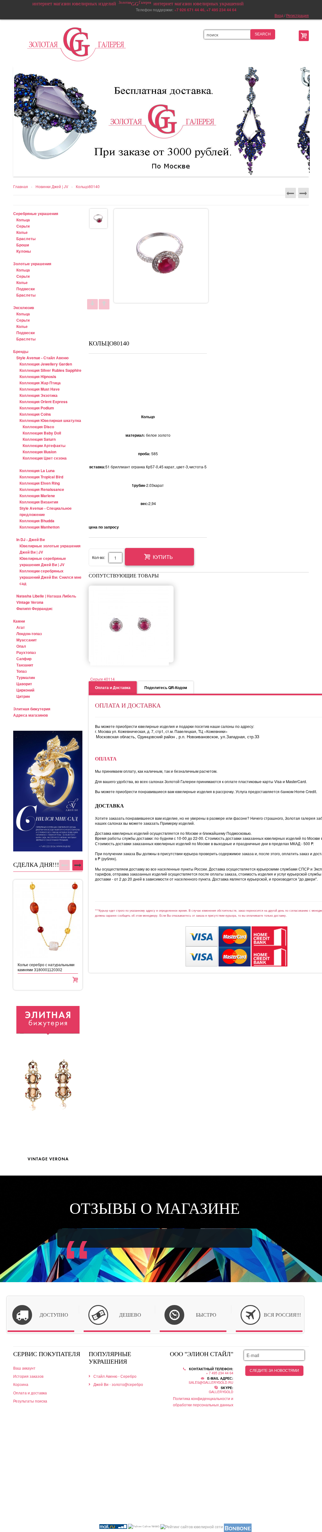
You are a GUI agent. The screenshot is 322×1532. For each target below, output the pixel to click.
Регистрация (297, 15)
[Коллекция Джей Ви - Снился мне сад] (47, 791)
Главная (20, 186)
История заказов (28, 1376)
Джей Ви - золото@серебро (118, 1384)
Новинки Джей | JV (52, 186)
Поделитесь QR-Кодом (165, 687)
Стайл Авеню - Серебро (114, 1376)
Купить (163, 557)
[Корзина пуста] (304, 35)
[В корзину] (75, 979)
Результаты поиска (30, 1400)
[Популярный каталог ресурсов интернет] (238, 1527)
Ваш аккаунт (24, 1368)
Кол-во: (98, 557)
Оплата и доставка (30, 1392)
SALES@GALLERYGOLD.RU (211, 1382)
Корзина (20, 1384)
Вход (279, 15)
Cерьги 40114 (102, 679)
